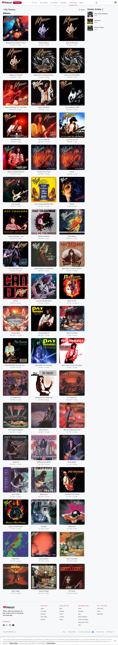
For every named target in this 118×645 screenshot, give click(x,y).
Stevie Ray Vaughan (101, 13)
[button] (25, 43)
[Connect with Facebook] (4, 625)
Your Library (44, 3)
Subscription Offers (83, 622)
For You (34, 3)
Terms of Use (100, 632)
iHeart (42, 608)
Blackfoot (97, 20)
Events (61, 614)
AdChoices (109, 632)
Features (61, 611)
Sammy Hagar (99, 27)
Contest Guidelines (83, 619)
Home (98, 611)
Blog (79, 614)
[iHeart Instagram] (10, 625)
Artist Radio (73, 3)
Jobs (79, 625)
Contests (61, 617)
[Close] (115, 641)
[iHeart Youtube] (13, 625)
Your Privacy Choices (84, 632)
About (79, 608)
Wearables (100, 614)
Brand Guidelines (82, 617)
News (60, 608)
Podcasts (63, 3)
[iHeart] (6, 2)
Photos (61, 619)
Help (64, 632)
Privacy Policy (72, 632)
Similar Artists (94, 9)
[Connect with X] (6, 625)
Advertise (80, 611)
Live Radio (54, 3)
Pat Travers (9, 9)
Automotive (100, 608)
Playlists (43, 619)
